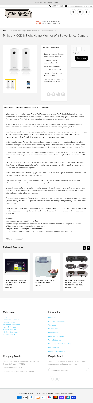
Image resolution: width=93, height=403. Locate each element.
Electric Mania (29, 394)
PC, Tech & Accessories (11, 332)
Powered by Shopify (67, 394)
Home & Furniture (9, 327)
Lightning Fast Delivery (56, 321)
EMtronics (51, 318)
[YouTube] (57, 378)
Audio (5, 317)
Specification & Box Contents (27, 108)
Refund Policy (53, 333)
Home (5, 31)
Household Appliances (11, 325)
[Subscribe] (87, 370)
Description (9, 108)
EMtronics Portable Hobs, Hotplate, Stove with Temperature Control (75, 283)
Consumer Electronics (11, 320)
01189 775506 (57, 6)
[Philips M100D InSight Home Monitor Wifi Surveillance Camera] (20, 62)
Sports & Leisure (9, 334)
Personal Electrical (9, 330)
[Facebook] (51, 378)
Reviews (45, 108)
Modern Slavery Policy (56, 351)
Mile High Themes (54, 394)
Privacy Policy (53, 329)
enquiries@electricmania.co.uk (80, 6)
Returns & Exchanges (56, 336)
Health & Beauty (9, 322)
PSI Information (53, 348)
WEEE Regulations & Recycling (59, 344)
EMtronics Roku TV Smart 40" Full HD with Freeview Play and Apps (16, 283)
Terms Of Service (54, 340)
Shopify (37, 394)
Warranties (52, 325)
